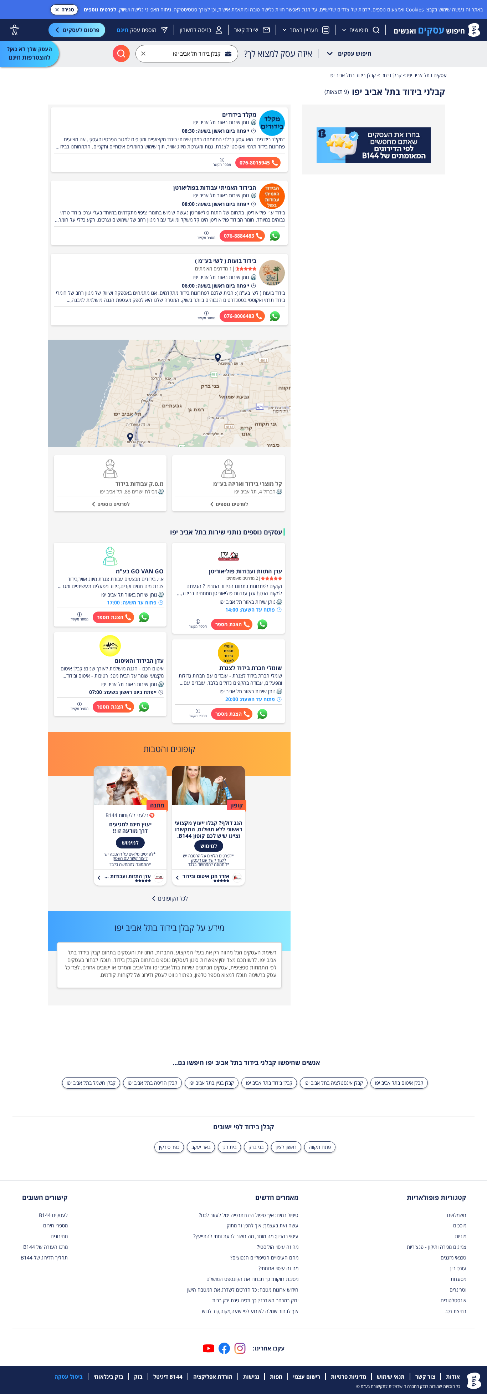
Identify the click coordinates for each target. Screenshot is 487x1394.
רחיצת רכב (455, 1311)
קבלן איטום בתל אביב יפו (399, 1082)
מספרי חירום (55, 1225)
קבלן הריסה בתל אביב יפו (152, 1082)
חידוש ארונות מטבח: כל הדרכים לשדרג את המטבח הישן (242, 1289)
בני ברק (255, 1147)
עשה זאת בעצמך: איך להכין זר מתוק (262, 1225)
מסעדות (458, 1279)
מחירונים (59, 1236)
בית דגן (229, 1147)
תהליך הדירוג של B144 (44, 1257)
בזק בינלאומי (108, 1376)
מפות (276, 1376)
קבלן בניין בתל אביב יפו (211, 1082)
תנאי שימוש (391, 1376)
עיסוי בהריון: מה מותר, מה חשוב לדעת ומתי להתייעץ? (245, 1236)
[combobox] (186, 53)
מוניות (460, 1236)
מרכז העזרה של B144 (45, 1246)
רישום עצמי (306, 1376)
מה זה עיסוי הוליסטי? (277, 1246)
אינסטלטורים (453, 1300)
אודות (453, 1376)
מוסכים (459, 1225)
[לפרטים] (374, 145)
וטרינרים (458, 1289)
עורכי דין (458, 1268)
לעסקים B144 (53, 1215)
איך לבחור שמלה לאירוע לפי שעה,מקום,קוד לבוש (250, 1311)
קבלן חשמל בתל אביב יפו (91, 1082)
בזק (138, 1376)
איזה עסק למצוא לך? (278, 53)
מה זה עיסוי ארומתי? (278, 1268)
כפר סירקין (169, 1147)
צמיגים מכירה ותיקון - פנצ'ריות (436, 1246)
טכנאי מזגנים (453, 1257)
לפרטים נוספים (100, 9)
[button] (253, 122)
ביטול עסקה (69, 1376)
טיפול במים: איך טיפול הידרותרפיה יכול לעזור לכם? (248, 1215)
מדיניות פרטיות (348, 1376)
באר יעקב (200, 1147)
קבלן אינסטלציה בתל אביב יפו (333, 1082)
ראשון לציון (286, 1147)
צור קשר (425, 1376)
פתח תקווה (320, 1147)
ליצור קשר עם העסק (208, 860)
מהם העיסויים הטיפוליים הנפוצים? (264, 1257)
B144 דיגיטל (168, 1376)
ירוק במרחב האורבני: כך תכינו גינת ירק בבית (255, 1300)
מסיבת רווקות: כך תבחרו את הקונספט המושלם (252, 1279)
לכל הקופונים (173, 898)
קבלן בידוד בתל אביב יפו (269, 1082)
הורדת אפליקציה (212, 1376)
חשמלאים (456, 1215)
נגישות (251, 1376)
